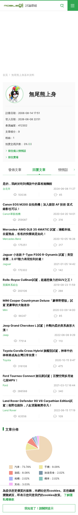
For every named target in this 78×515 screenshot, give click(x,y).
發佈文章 (14, 170)
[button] (71, 171)
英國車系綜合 (10, 284)
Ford (5, 385)
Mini (5, 309)
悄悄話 (63, 170)
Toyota (7, 360)
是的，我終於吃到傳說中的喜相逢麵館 (27, 183)
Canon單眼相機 (11, 213)
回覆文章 (39, 170)
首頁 (5, 74)
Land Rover (9, 410)
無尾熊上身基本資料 (22, 74)
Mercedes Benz (12, 238)
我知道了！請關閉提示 (39, 508)
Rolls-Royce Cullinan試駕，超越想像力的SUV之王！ (38, 280)
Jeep (6, 334)
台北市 (6, 188)
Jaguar (7, 264)
